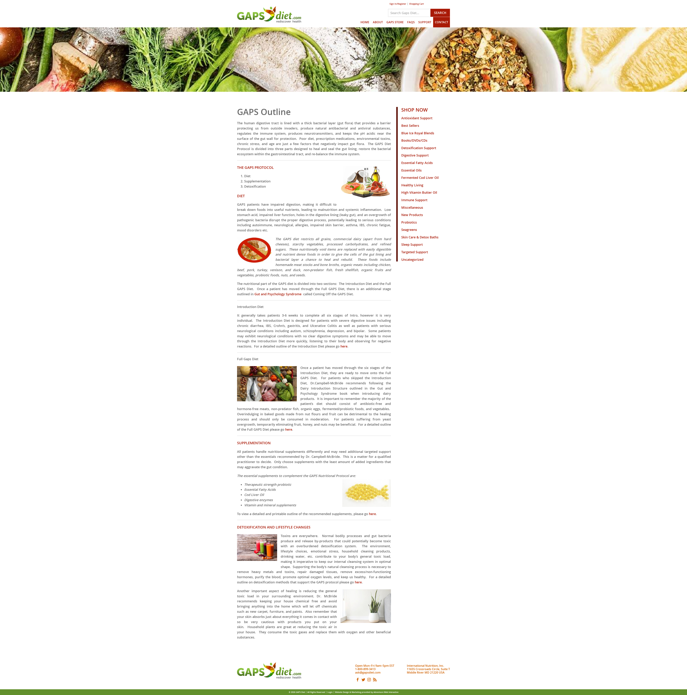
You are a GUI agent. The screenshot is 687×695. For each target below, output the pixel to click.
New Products (412, 215)
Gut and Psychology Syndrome (278, 294)
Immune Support (414, 200)
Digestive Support (415, 155)
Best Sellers (410, 125)
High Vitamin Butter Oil (419, 192)
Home (364, 22)
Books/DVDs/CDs (414, 140)
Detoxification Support (418, 148)
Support (424, 22)
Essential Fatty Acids (417, 163)
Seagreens (409, 229)
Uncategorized (412, 259)
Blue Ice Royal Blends (417, 133)
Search (440, 13)
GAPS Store (395, 22)
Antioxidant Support (416, 118)
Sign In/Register (397, 3)
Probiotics (409, 222)
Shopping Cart (416, 3)
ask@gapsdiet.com (368, 672)
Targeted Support (414, 252)
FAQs (411, 22)
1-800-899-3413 (365, 669)
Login (330, 692)
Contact (441, 22)
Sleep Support (412, 244)
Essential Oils (411, 170)
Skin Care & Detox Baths (419, 237)
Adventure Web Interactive (386, 692)
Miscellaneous (412, 207)
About (378, 22)
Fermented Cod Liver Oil (420, 177)
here (343, 346)
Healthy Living (412, 185)
